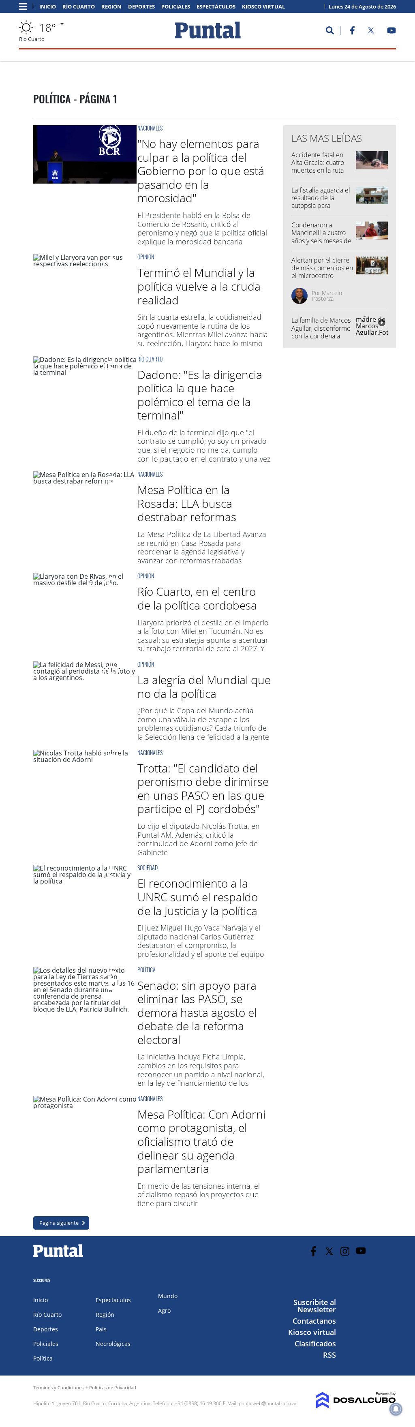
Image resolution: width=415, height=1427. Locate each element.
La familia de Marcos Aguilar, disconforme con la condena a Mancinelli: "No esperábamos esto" (321, 336)
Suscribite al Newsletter (314, 1305)
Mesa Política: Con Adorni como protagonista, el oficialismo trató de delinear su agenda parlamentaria (201, 1141)
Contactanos (314, 1321)
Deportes (141, 6)
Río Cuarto (78, 6)
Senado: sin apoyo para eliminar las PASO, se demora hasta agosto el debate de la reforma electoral (197, 1012)
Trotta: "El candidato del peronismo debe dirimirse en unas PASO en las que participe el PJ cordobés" (203, 788)
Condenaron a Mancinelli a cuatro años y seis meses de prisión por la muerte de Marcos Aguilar (321, 240)
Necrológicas (113, 1344)
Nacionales (150, 128)
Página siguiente (59, 1222)
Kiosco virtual (263, 6)
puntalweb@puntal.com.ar (268, 1403)
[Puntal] (58, 1256)
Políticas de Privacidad (112, 1387)
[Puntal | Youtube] (391, 32)
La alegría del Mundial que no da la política (204, 686)
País (101, 1329)
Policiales (175, 6)
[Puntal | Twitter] (371, 32)
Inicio (47, 6)
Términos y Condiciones (58, 1387)
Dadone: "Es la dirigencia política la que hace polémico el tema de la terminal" (199, 395)
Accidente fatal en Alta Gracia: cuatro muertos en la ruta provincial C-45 (317, 166)
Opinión (145, 256)
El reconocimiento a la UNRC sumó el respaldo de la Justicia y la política (197, 896)
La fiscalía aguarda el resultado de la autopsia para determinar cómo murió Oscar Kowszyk (321, 206)
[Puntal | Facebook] (352, 32)
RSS (329, 1355)
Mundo (168, 1296)
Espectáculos (216, 6)
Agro (164, 1310)
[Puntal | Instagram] (345, 1251)
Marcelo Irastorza (327, 295)
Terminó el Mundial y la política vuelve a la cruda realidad (199, 286)
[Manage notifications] (395, 1409)
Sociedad (147, 867)
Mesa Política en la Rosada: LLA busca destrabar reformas (186, 503)
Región (111, 6)
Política (146, 969)
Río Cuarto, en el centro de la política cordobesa (197, 598)
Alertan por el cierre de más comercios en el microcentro (322, 268)
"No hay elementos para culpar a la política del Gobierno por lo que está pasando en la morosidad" (200, 170)
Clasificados (315, 1343)
